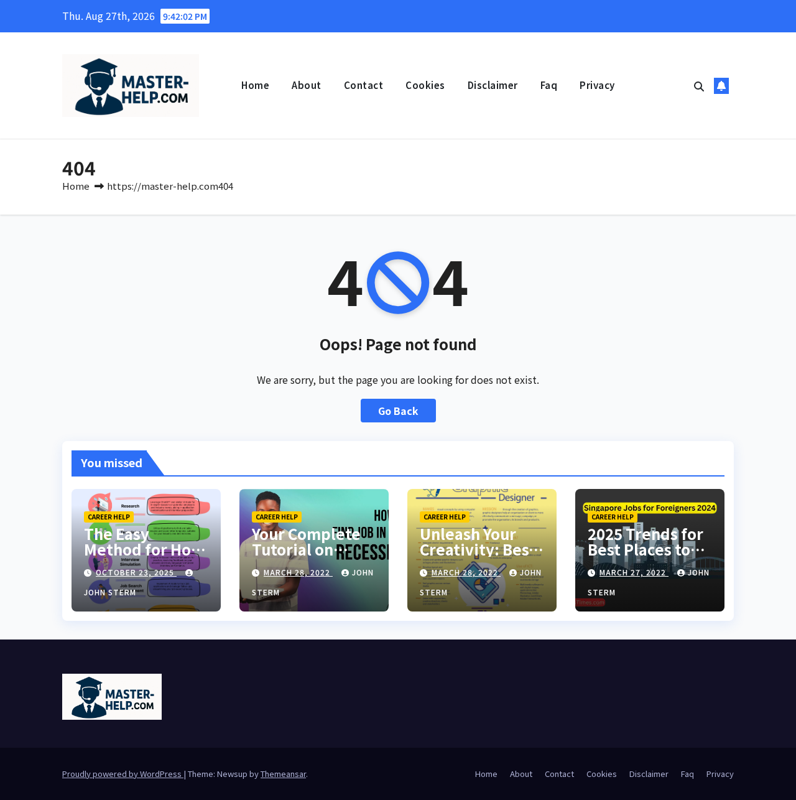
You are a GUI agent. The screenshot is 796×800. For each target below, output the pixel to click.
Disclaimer (493, 84)
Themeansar (283, 773)
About (307, 84)
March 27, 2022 (634, 572)
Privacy (597, 84)
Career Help (109, 516)
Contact (364, 84)
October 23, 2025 (136, 572)
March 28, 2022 (298, 572)
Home (255, 84)
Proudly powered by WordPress (122, 773)
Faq (549, 84)
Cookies (425, 84)
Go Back (398, 410)
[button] (699, 85)
